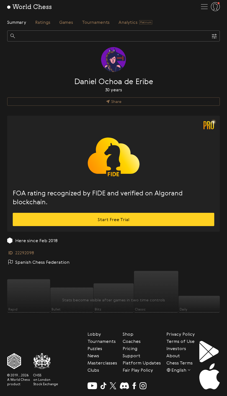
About (173, 356)
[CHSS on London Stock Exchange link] (45, 361)
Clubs (93, 370)
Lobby (94, 334)
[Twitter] (113, 385)
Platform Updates (142, 363)
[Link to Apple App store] (209, 376)
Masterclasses (102, 363)
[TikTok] (103, 385)
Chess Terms (179, 363)
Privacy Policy (180, 334)
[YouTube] (92, 385)
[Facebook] (134, 385)
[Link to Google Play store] (209, 351)
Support (131, 356)
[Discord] (124, 385)
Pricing (130, 348)
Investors (176, 348)
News (93, 356)
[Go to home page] (29, 6)
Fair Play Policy (138, 370)
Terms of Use (180, 341)
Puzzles (94, 348)
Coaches (132, 341)
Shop (128, 334)
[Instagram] (143, 385)
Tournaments (101, 341)
